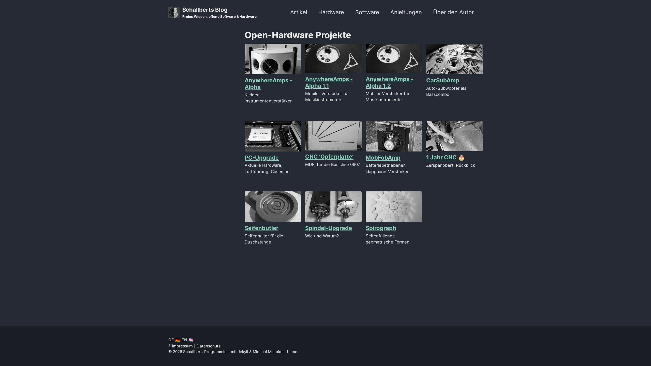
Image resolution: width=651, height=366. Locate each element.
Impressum (182, 345)
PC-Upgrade (262, 157)
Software (367, 12)
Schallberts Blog (219, 12)
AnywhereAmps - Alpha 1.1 (329, 82)
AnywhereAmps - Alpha (268, 83)
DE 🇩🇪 (174, 339)
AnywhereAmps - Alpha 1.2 (389, 82)
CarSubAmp (442, 80)
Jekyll (243, 351)
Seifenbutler (261, 228)
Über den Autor (453, 12)
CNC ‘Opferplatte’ (329, 156)
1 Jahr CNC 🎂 (445, 157)
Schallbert (192, 351)
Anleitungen (406, 12)
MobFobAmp (383, 157)
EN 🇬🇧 (188, 339)
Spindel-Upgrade (328, 228)
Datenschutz (209, 345)
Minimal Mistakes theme (275, 351)
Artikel (298, 12)
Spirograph (381, 228)
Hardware (331, 12)
